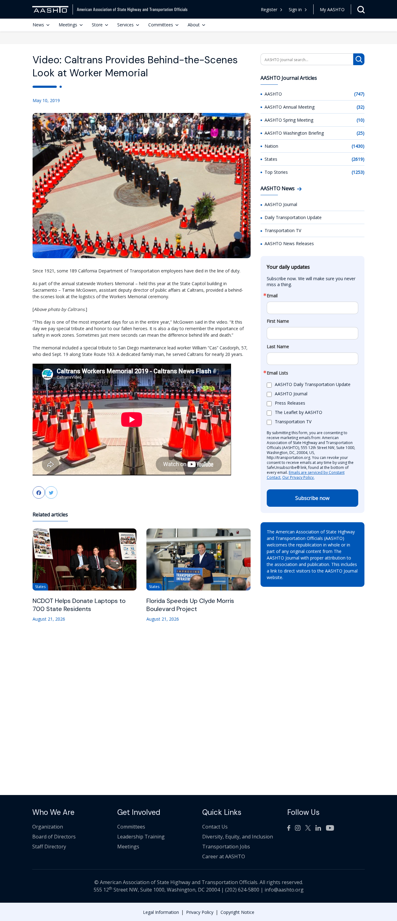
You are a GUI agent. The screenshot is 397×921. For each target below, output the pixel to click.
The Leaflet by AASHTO (298, 413)
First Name (278, 321)
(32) (360, 107)
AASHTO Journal (281, 204)
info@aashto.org (284, 889)
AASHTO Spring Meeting (289, 120)
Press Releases (290, 403)
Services (125, 25)
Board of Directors (54, 836)
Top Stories (276, 172)
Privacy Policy (199, 912)
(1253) (358, 172)
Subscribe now (312, 498)
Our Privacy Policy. (298, 477)
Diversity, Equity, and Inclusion (237, 836)
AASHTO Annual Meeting (289, 107)
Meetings (68, 25)
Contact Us (215, 826)
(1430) (358, 146)
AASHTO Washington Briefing (294, 133)
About (194, 25)
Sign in (295, 9)
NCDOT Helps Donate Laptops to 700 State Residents (79, 605)
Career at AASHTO (223, 856)
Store (97, 25)
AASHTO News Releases (289, 243)
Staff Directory (49, 846)
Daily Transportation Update (293, 217)
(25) (360, 133)
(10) (360, 120)
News (38, 25)
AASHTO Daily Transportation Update (312, 385)
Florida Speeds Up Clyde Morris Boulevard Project (190, 605)
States (271, 159)
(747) (359, 94)
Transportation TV (283, 230)
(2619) (358, 159)
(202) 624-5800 (242, 889)
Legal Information (161, 912)
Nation (271, 146)
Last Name (278, 346)
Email (272, 296)
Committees (160, 25)
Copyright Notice (237, 912)
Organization (47, 826)
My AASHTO (332, 9)
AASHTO (273, 94)
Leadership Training (141, 836)
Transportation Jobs (226, 846)
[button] (298, 9)
